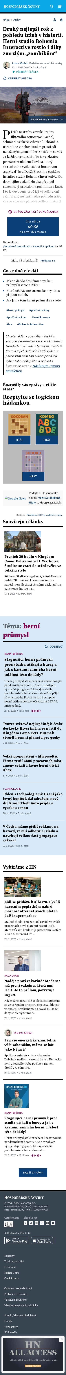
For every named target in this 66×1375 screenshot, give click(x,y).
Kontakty (9, 1256)
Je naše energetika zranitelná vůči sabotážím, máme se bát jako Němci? (30, 1045)
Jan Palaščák (23, 1033)
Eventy (8, 1321)
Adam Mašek (20, 63)
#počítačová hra (17, 317)
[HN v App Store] (42, 1240)
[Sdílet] (54, 20)
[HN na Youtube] (53, 1223)
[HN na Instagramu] (36, 1223)
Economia (9, 1267)
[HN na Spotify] (47, 1223)
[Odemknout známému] (61, 20)
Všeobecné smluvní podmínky (21, 1305)
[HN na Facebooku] (31, 1223)
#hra (9, 324)
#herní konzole (41, 317)
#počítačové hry (39, 310)
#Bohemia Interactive (30, 324)
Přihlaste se (48, 260)
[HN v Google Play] (16, 1240)
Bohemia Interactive (48, 120)
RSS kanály (10, 1332)
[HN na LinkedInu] (42, 1223)
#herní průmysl (15, 310)
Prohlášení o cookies (15, 1294)
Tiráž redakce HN (14, 1261)
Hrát (19, 439)
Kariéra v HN (11, 1273)
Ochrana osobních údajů (18, 1288)
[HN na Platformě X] (25, 1223)
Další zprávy (33, 1172)
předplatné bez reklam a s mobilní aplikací (28, 246)
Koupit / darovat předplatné (20, 1315)
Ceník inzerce (11, 1278)
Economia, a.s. (28, 1203)
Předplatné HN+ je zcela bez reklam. (45, 515)
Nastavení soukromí (15, 1300)
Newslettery (11, 1327)
